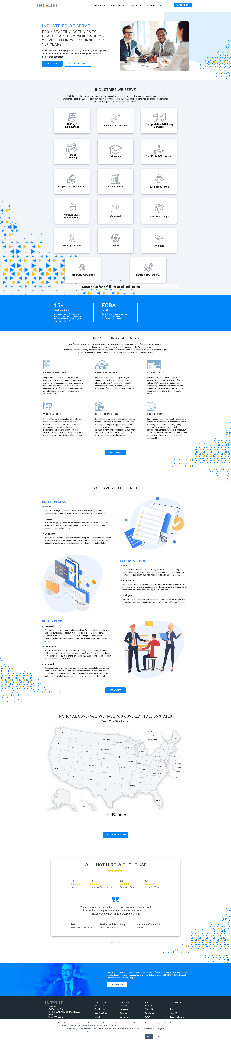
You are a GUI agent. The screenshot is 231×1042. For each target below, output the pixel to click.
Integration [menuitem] (124, 1009)
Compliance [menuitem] (149, 1013)
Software (115, 5)
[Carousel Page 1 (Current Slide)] (112, 942)
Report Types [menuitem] (100, 1005)
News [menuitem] (172, 1009)
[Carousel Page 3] (116, 942)
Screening (97, 5)
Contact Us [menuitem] (174, 1013)
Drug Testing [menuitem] (100, 1009)
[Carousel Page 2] (114, 942)
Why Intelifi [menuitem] (149, 1009)
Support (134, 5)
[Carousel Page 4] (119, 942)
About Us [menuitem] (148, 1005)
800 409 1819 (60, 1017)
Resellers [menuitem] (123, 1013)
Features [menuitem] (123, 1005)
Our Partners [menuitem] (125, 1017)
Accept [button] (149, 1036)
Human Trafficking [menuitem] (177, 1017)
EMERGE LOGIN (183, 5)
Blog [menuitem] (171, 1005)
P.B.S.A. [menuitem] (147, 1017)
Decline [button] (159, 1036)
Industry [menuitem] (98, 1017)
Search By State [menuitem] (101, 1013)
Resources (152, 5)
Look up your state (115, 834)
